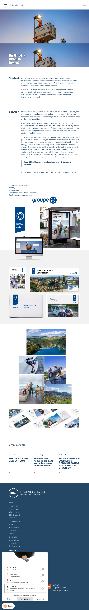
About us (12, 517)
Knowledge (14, 506)
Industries (14, 528)
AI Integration (15, 515)
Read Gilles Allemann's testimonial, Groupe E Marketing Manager (47, 163)
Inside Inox (14, 540)
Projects (13, 543)
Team (11, 525)
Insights (13, 537)
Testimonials (15, 546)
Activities (12, 533)
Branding (13, 509)
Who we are (15, 522)
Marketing (14, 512)
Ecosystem (14, 531)
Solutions (12, 502)
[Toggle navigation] (85, 5)
